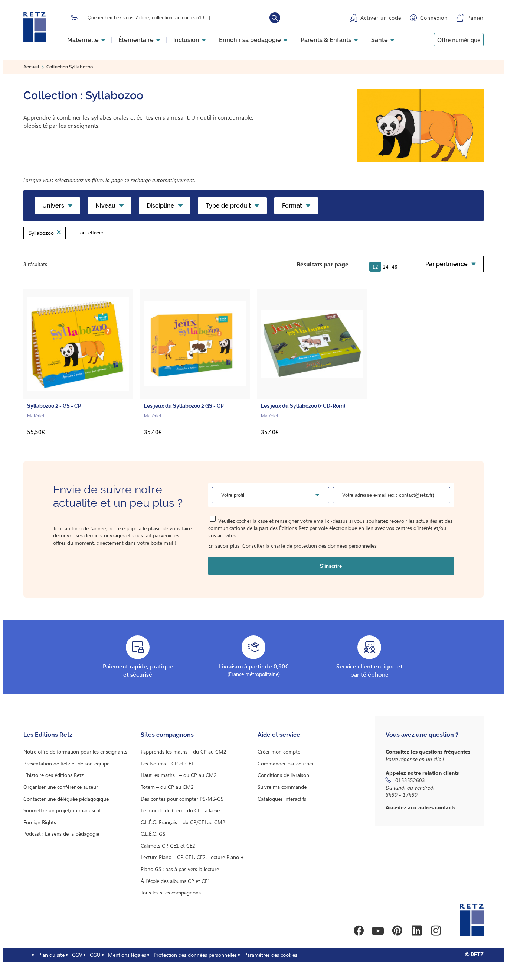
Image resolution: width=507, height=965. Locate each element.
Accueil (31, 66)
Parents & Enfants (326, 40)
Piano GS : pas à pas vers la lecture (180, 868)
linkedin (416, 930)
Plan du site (51, 954)
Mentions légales (127, 954)
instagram (435, 930)
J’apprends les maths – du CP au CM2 (183, 751)
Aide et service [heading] (279, 734)
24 (386, 266)
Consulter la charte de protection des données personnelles (309, 545)
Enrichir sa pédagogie (250, 40)
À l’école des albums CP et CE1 (175, 880)
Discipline (160, 205)
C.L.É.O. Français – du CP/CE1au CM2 (183, 822)
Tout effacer (90, 233)
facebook (358, 930)
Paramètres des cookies (270, 954)
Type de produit (228, 205)
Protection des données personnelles (195, 954)
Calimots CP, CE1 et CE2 (168, 845)
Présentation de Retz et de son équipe (66, 763)
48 (395, 266)
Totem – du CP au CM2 (167, 786)
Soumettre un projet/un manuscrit (62, 810)
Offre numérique (458, 39)
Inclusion (186, 40)
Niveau (105, 205)
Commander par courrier (286, 763)
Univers (53, 205)
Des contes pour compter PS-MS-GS (182, 798)
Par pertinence (446, 264)
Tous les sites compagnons (171, 892)
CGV (77, 954)
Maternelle (83, 40)
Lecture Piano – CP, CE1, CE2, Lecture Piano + (192, 857)
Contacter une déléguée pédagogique (66, 798)
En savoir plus (223, 545)
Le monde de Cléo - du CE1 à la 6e (180, 810)
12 (375, 266)
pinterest (397, 930)
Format (292, 205)
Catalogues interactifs (282, 798)
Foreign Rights (39, 822)
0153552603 (410, 780)
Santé (379, 40)
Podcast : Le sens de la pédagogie (61, 833)
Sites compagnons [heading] (167, 734)
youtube (377, 930)
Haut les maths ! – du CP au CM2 (179, 774)
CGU (95, 954)
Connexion (434, 17)
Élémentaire (136, 40)
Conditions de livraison (283, 774)
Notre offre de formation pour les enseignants (75, 751)
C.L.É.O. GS (153, 833)
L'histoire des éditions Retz (53, 774)
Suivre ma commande (282, 786)
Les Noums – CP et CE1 (167, 763)
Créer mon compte (279, 751)
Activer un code (380, 17)
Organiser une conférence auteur (60, 786)
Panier (475, 17)
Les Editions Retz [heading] (47, 734)
